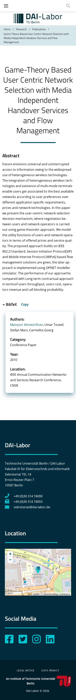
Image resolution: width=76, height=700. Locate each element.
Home (7, 29)
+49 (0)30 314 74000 (28, 496)
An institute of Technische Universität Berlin (30, 681)
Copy (25, 304)
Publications (39, 29)
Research (21, 29)
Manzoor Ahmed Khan (26, 325)
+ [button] (10, 554)
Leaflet (36, 594)
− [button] (10, 559)
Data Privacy (50, 670)
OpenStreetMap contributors (56, 594)
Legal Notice (25, 670)
